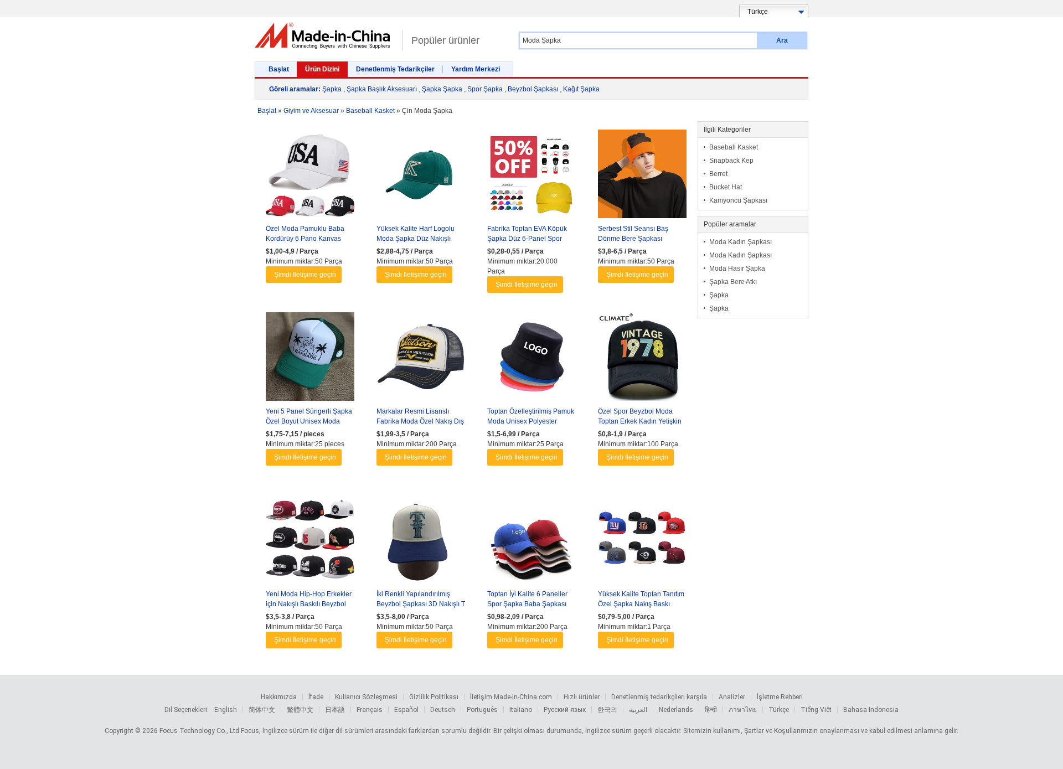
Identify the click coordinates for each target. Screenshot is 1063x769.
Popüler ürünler (445, 40)
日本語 (335, 710)
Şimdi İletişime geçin (305, 274)
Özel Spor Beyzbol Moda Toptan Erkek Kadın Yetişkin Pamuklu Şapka (640, 421)
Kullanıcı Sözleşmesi (366, 697)
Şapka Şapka (442, 89)
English (225, 710)
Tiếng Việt (816, 710)
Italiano (520, 710)
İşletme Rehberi (780, 697)
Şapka (332, 89)
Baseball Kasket (733, 147)
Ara (782, 40)
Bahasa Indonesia (871, 710)
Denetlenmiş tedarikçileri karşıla (659, 697)
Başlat (279, 69)
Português (482, 710)
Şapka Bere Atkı (733, 282)
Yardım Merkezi (475, 69)
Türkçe (778, 710)
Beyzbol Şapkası (533, 89)
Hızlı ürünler (582, 697)
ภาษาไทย (743, 710)
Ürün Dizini (322, 69)
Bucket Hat (725, 187)
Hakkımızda (279, 697)
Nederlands (676, 710)
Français (370, 710)
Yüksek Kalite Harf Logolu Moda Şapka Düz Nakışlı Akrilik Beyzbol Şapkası (415, 238)
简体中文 (262, 710)
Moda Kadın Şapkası (740, 242)
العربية (638, 710)
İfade (315, 697)
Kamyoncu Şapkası (738, 200)
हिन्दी (711, 710)
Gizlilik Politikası (433, 697)
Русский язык (565, 710)
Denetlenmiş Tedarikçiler (395, 69)
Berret (718, 174)
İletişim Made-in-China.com (511, 697)
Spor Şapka (485, 89)
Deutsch (442, 710)
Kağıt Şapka (581, 89)
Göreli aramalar (293, 89)
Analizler (732, 697)
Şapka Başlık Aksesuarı (382, 89)
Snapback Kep (731, 160)
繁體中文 (300, 710)
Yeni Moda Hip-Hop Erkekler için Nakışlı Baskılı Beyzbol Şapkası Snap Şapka (309, 604)
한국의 (607, 710)
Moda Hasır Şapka (737, 268)
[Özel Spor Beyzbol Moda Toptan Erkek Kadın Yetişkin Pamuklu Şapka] (642, 359)
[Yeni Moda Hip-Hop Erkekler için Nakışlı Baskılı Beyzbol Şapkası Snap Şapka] (310, 542)
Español (406, 710)
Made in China (326, 36)
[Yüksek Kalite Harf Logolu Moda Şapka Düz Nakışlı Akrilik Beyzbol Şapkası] (420, 177)
